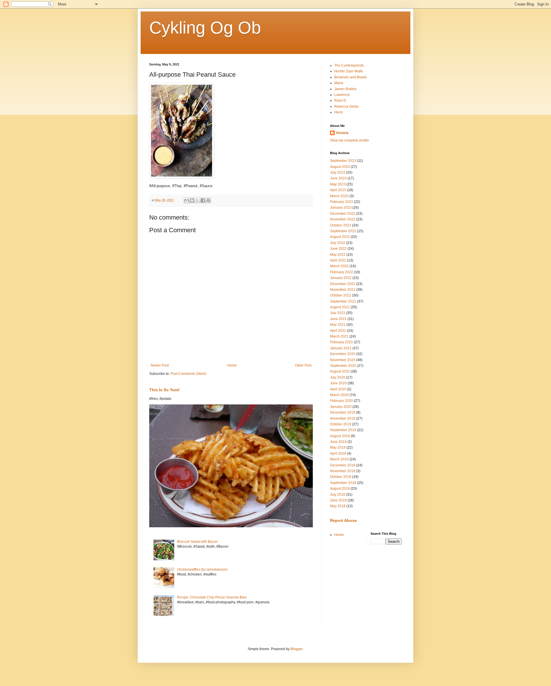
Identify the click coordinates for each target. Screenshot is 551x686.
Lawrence (342, 95)
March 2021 (339, 336)
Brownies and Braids (350, 77)
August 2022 (340, 237)
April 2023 (338, 190)
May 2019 (338, 447)
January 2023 (341, 208)
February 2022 (341, 272)
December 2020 (342, 354)
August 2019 (340, 436)
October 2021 (340, 295)
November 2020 (342, 360)
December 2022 (342, 214)
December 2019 (342, 412)
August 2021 (340, 307)
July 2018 (337, 495)
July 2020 (337, 377)
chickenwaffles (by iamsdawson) (202, 569)
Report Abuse (343, 520)
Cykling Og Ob (205, 27)
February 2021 (341, 342)
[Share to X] (197, 200)
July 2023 (337, 172)
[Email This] (186, 200)
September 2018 (343, 483)
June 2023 (338, 178)
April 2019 (338, 453)
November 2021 (342, 290)
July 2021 (337, 313)
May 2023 (338, 184)
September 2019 (343, 430)
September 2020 (343, 366)
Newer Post (160, 365)
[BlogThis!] (192, 200)
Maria (338, 83)
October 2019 (340, 424)
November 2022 (342, 219)
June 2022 (338, 249)
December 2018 (342, 465)
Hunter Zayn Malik (348, 71)
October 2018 (340, 477)
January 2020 (341, 407)
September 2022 (343, 231)
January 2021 (341, 348)
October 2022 (340, 225)
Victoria (342, 133)
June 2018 (338, 500)
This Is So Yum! (164, 389)
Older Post (303, 365)
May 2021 (338, 325)
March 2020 (339, 395)
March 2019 (339, 459)
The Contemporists (349, 65)
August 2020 (340, 371)
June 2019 (338, 442)
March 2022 (339, 266)
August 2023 (340, 167)
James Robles (345, 89)
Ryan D (340, 100)
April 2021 (338, 331)
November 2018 (342, 471)
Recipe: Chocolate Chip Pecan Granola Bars (212, 597)
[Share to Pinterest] (208, 200)
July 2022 (337, 243)
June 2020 (338, 383)
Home (232, 365)
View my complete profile (349, 140)
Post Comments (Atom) (188, 374)
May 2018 (338, 506)
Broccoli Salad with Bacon (197, 542)
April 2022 (338, 260)
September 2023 (343, 161)
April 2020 (338, 389)
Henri (338, 112)
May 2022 (338, 255)
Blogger (296, 649)
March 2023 (339, 196)
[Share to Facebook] (203, 200)
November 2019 (342, 418)
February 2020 (341, 401)
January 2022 (341, 278)
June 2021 (338, 319)
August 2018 (340, 489)
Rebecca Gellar (346, 106)
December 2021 (342, 284)
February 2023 (341, 202)
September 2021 (343, 301)
